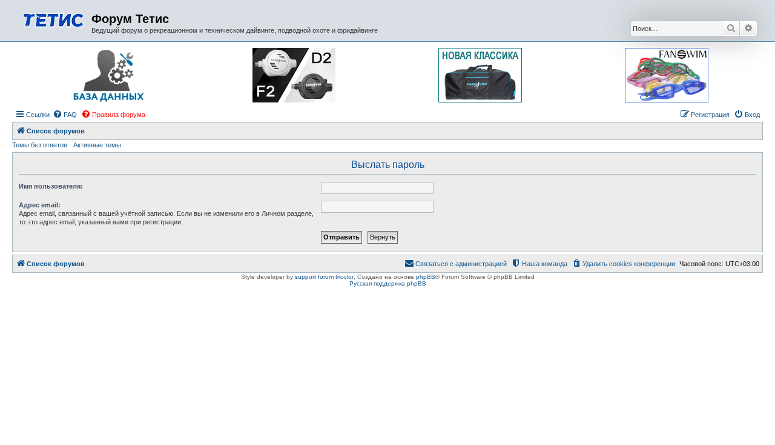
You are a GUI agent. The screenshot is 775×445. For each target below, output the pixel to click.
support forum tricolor (324, 276)
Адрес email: (40, 205)
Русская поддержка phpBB (387, 283)
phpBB (425, 276)
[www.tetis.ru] (53, 19)
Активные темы (97, 145)
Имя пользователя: (51, 186)
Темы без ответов (39, 145)
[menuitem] (65, 114)
